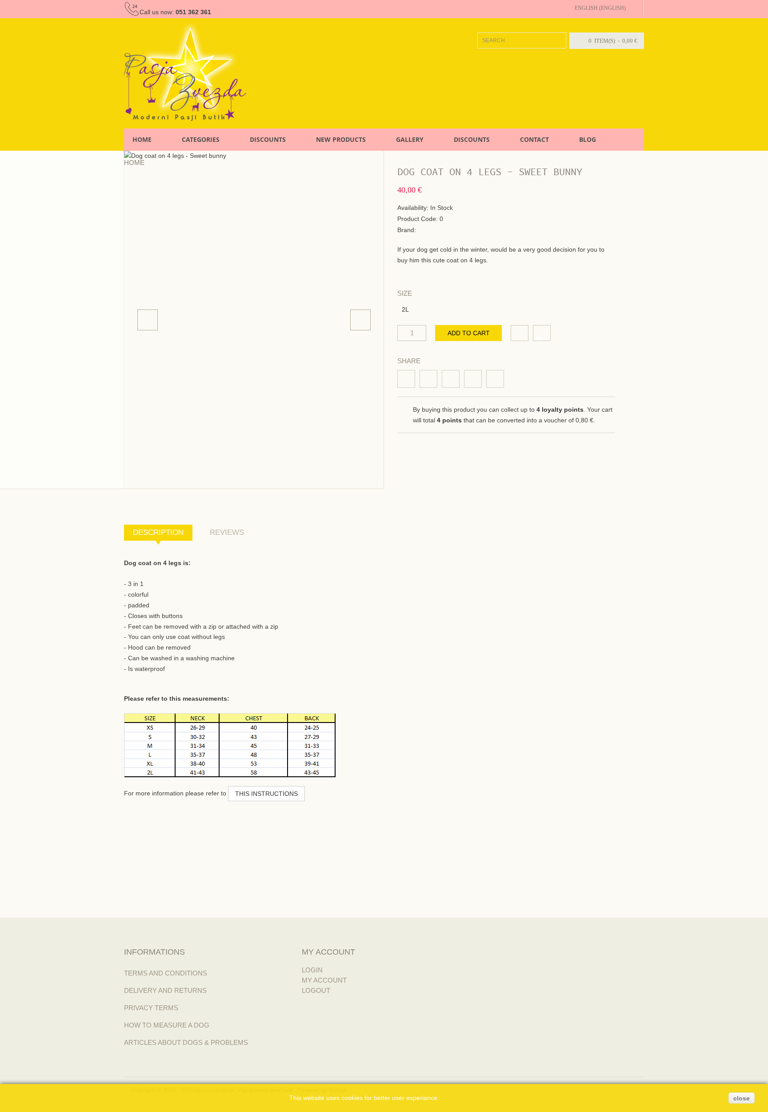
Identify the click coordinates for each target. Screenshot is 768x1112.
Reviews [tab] (227, 532)
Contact (534, 139)
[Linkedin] (451, 379)
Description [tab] (158, 532)
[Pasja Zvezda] (185, 72)
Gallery (410, 139)
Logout (316, 990)
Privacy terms (151, 1008)
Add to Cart (469, 333)
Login (312, 970)
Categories (201, 139)
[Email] (473, 379)
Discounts (268, 139)
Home (142, 139)
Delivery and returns (165, 990)
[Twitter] (428, 379)
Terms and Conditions (165, 973)
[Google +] (495, 379)
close (741, 1098)
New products (341, 139)
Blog (587, 139)
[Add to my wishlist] (519, 333)
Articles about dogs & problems (186, 1042)
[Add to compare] (542, 333)
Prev (147, 319)
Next (360, 319)
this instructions (266, 793)
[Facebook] (406, 379)
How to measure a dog (166, 1025)
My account (324, 980)
